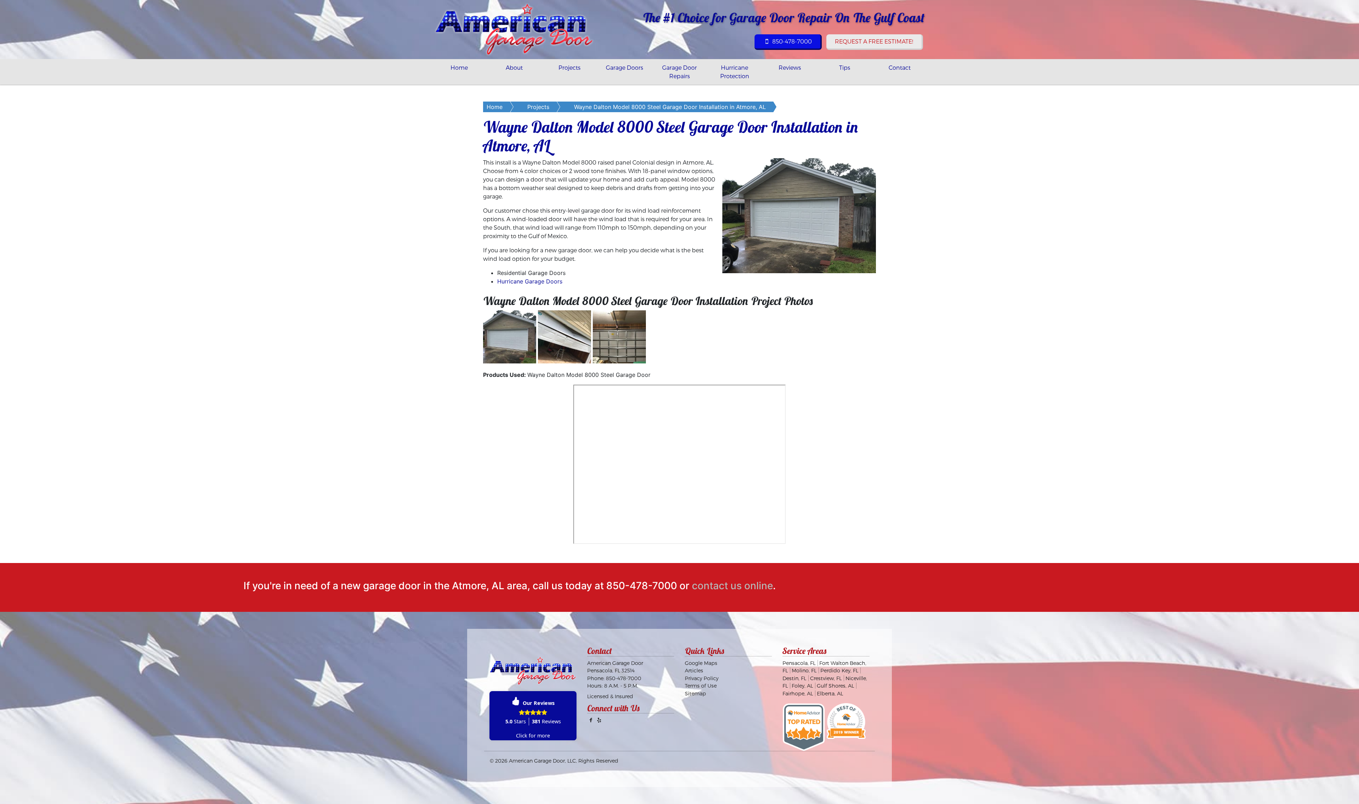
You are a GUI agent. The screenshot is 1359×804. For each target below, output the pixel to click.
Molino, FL (804, 670)
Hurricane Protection (734, 71)
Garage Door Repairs (679, 71)
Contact (900, 67)
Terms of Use (701, 686)
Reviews (790, 67)
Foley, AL (802, 686)
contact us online (732, 586)
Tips (844, 67)
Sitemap (695, 693)
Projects (569, 67)
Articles (694, 670)
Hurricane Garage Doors (529, 281)
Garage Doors (624, 67)
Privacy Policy (701, 678)
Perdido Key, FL (839, 670)
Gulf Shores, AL (835, 686)
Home (459, 67)
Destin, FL (794, 678)
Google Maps (701, 663)
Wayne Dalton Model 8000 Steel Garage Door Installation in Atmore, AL (670, 106)
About (514, 67)
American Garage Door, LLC (542, 761)
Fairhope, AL (797, 693)
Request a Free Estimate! (874, 41)
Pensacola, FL (798, 663)
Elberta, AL (830, 693)
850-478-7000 (791, 41)
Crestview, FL (826, 678)
